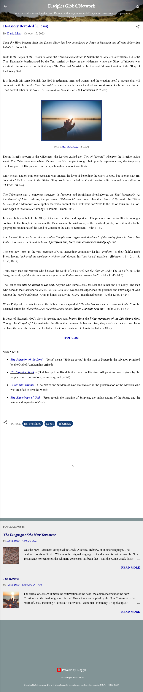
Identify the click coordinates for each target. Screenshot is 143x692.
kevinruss (79, 677)
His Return (11, 579)
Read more (130, 567)
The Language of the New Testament (29, 535)
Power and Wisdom (22, 385)
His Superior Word (22, 372)
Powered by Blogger (73, 670)
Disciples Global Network (71, 6)
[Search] (138, 7)
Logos (50, 423)
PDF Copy (71, 337)
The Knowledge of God (25, 397)
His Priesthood (32, 423)
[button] (138, 27)
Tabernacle (64, 423)
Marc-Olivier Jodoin (70, 147)
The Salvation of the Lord (26, 359)
